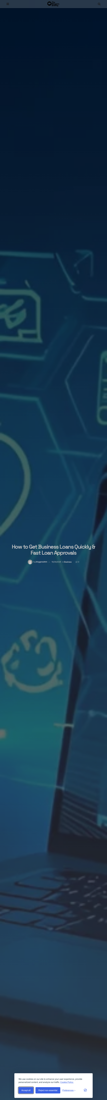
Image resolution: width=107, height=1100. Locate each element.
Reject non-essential (47, 1090)
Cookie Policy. (67, 1082)
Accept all (26, 1090)
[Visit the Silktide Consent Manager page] (85, 1090)
